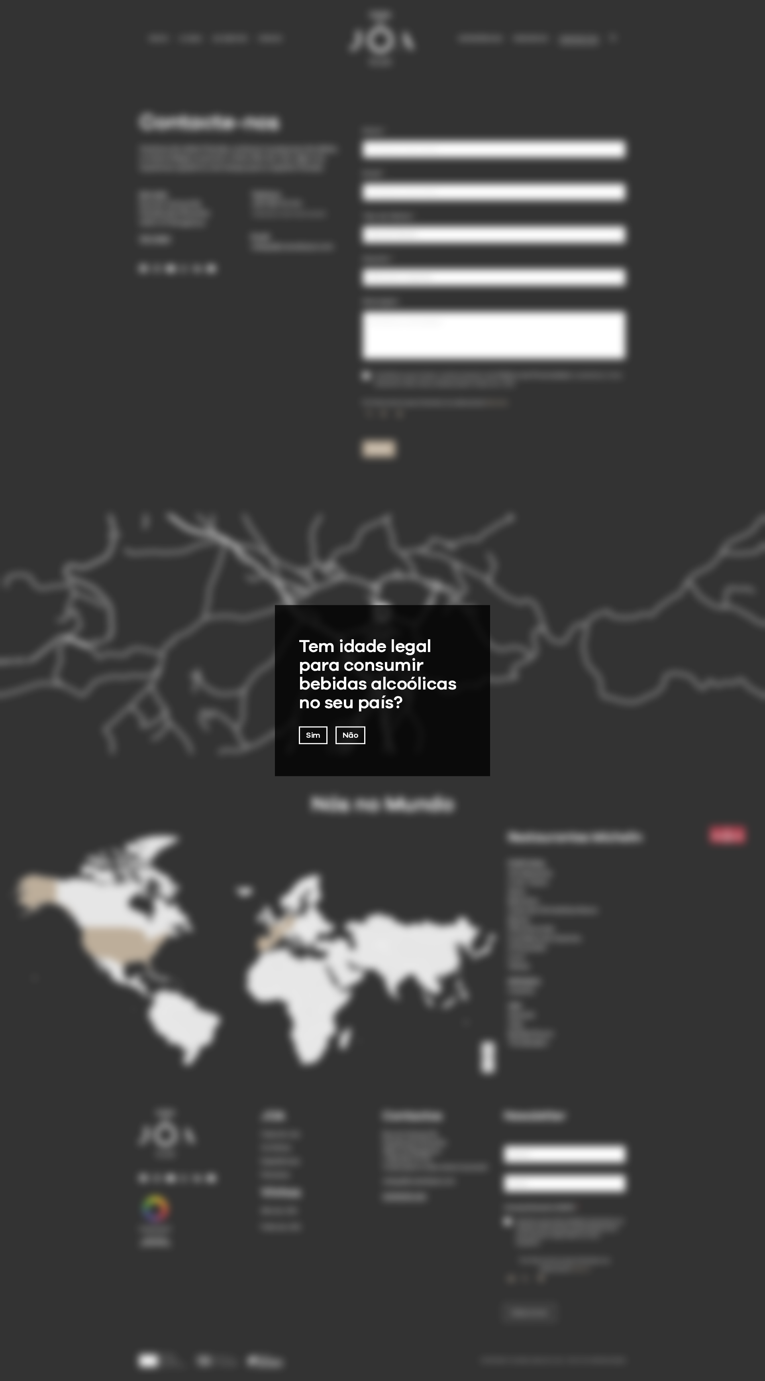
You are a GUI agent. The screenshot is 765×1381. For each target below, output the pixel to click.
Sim (313, 735)
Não (351, 735)
